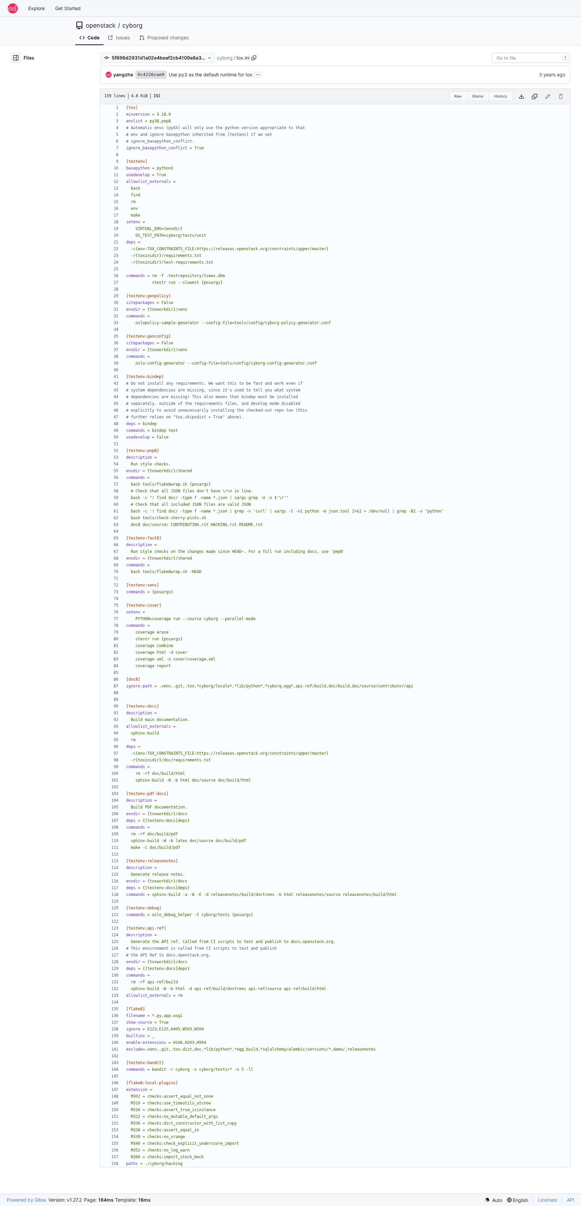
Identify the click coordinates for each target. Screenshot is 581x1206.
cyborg (132, 25)
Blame (477, 96)
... (258, 74)
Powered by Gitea (26, 1200)
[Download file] (521, 96)
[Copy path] (253, 57)
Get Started (68, 8)
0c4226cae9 (151, 74)
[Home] (12, 8)
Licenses (547, 1200)
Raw (458, 96)
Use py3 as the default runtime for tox (211, 74)
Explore (36, 8)
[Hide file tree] (16, 58)
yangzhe (123, 74)
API (570, 1200)
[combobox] (531, 58)
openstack (101, 25)
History (500, 96)
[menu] (493, 1200)
